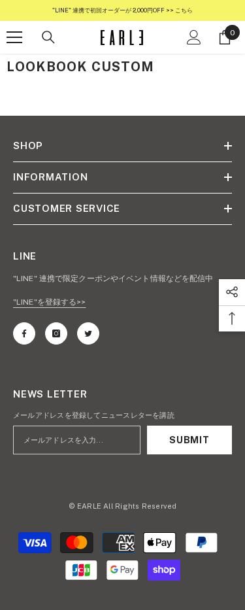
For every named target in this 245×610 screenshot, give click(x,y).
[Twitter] (88, 333)
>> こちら (179, 10)
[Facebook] (24, 333)
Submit (189, 440)
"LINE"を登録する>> (49, 302)
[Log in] (194, 37)
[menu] (14, 37)
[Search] (48, 37)
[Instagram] (56, 333)
